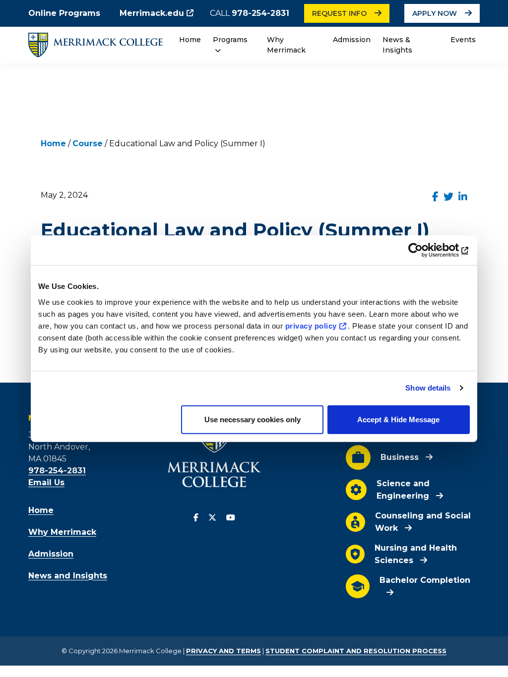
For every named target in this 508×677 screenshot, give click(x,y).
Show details (427, 388)
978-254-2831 (260, 13)
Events (463, 39)
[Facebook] (195, 518)
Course (87, 143)
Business (400, 457)
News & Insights (397, 45)
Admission (352, 39)
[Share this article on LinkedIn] (462, 196)
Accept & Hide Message (398, 419)
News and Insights (67, 575)
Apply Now (434, 13)
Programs (230, 39)
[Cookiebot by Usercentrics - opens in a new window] (426, 250)
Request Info (339, 13)
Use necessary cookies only (252, 419)
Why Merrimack (286, 45)
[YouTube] (230, 518)
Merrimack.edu (152, 13)
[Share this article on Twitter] (448, 196)
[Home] (95, 45)
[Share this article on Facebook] (435, 196)
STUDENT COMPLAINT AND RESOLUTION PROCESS (355, 651)
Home (190, 39)
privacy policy (311, 325)
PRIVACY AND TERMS (223, 651)
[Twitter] (212, 518)
